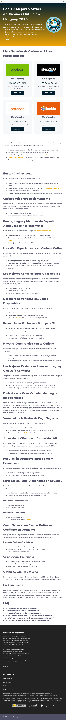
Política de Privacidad (9, 686)
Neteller (26, 433)
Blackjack (17, 318)
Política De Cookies (8, 690)
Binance (10, 240)
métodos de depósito (43, 231)
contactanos (7, 682)
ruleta (47, 155)
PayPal (28, 520)
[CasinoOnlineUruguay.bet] (1, 1)
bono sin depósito (52, 188)
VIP (38, 328)
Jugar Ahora (17, 92)
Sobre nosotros (7, 678)
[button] (59, 1)
